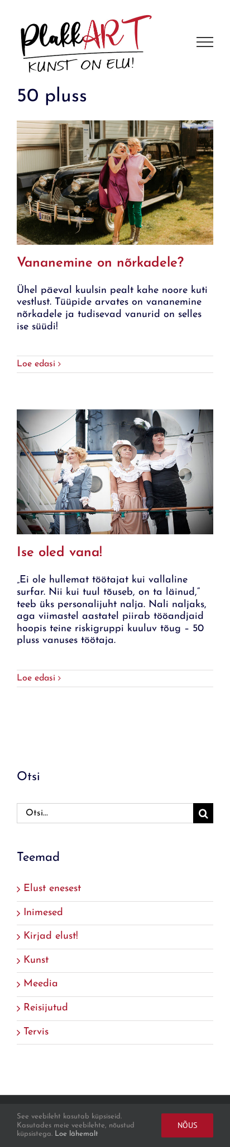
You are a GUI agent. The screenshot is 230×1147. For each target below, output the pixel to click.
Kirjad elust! (50, 936)
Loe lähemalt (76, 1133)
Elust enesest (52, 889)
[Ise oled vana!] (115, 471)
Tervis (36, 1032)
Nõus (187, 1125)
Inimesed (43, 913)
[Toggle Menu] (205, 42)
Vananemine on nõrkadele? (100, 263)
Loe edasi (36, 364)
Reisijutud (45, 1008)
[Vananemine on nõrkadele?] (115, 182)
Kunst (36, 960)
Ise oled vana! (59, 552)
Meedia (40, 984)
